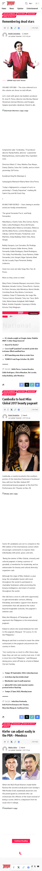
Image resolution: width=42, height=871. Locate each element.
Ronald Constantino (14, 34)
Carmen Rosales (27, 369)
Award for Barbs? (12, 345)
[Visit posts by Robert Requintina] (4, 416)
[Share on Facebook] (8, 28)
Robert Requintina (13, 415)
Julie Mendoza (19, 376)
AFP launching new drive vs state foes (19, 355)
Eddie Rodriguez (8, 372)
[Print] (18, 28)
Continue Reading (21, 841)
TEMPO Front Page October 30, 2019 (19, 359)
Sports (6, 726)
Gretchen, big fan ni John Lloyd (16, 677)
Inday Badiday (7, 376)
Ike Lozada (32, 372)
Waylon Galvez (12, 747)
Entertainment (9, 14)
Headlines (31, 14)
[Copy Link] (15, 28)
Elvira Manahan (21, 372)
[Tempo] (10, 3)
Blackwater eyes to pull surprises (18, 681)
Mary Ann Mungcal (9, 708)
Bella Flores (16, 369)
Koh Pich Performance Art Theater (15, 705)
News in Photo (9, 16)
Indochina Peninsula (19, 701)
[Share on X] (11, 28)
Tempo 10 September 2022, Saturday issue (21, 673)
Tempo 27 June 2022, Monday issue (18, 691)
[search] (26, 3)
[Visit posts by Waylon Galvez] (4, 748)
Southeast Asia (23, 708)
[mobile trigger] (4, 3)
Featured (21, 14)
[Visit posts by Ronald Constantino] (4, 35)
